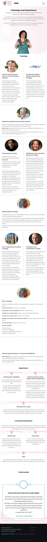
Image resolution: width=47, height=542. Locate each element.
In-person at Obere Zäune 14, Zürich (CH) (24, 534)
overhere (23, 133)
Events (32, 530)
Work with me (33, 527)
